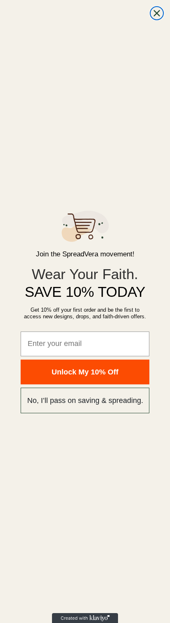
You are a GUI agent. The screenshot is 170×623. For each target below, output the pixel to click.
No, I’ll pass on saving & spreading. (85, 400)
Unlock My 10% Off (85, 372)
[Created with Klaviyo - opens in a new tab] (85, 618)
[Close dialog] (156, 13)
